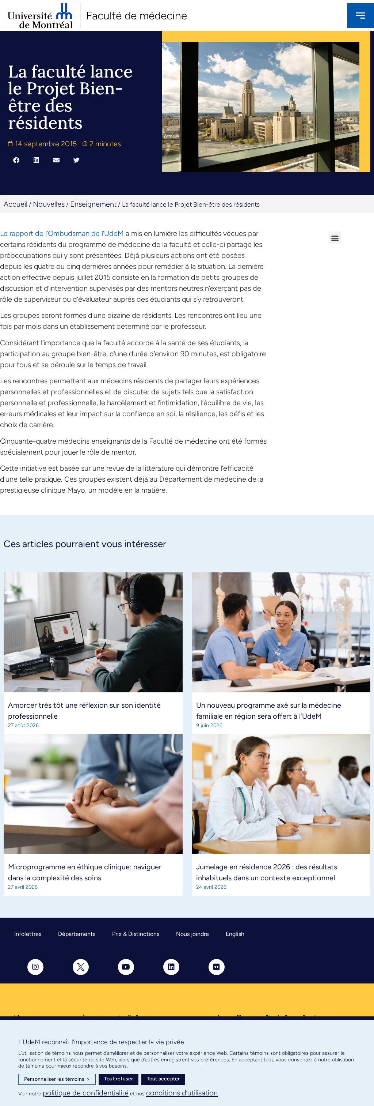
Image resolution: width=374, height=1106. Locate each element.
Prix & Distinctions (135, 933)
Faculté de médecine (136, 15)
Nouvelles (49, 204)
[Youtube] (126, 967)
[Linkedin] (171, 967)
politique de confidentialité (86, 1092)
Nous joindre (192, 933)
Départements (76, 933)
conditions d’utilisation (182, 1092)
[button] (16, 160)
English (235, 933)
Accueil (15, 204)
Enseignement (93, 204)
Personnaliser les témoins (57, 1079)
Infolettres (27, 933)
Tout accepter (163, 1079)
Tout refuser (118, 1079)
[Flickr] (217, 967)
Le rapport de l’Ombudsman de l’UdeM (63, 233)
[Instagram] (35, 967)
